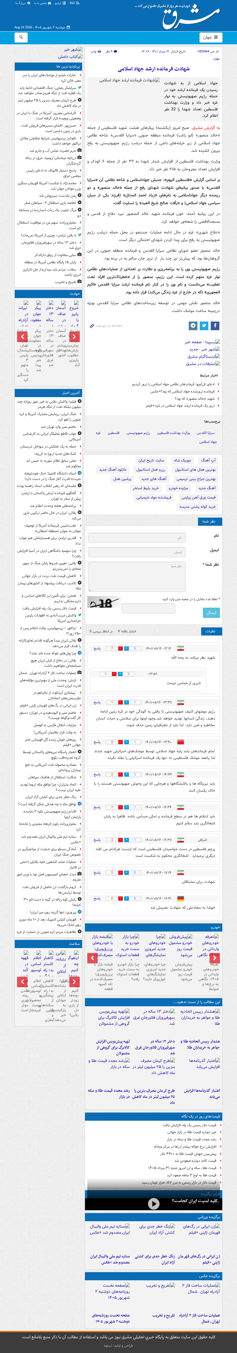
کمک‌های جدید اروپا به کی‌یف (55, 454)
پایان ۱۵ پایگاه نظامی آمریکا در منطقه (50, 262)
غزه (98, 433)
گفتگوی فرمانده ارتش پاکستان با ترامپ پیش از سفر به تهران (51, 495)
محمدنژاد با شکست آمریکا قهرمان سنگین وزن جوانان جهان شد (49, 185)
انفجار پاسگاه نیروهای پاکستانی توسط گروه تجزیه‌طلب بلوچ (52, 754)
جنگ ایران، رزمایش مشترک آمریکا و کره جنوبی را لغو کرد (50, 416)
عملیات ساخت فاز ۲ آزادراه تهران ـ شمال (199, 1318)
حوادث (75, 294)
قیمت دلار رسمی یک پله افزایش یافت (189, 1125)
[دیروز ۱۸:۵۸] (153, 1072)
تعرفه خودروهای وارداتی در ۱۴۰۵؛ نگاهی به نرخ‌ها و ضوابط (208, 976)
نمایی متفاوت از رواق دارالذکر (55, 255)
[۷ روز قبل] (127, 949)
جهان (208, 37)
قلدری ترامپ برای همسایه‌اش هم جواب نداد (50, 540)
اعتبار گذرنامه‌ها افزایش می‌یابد (202, 1093)
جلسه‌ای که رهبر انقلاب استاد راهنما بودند (46, 486)
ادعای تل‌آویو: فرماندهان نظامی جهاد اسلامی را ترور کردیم (173, 384)
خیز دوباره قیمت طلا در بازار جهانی (191, 1132)
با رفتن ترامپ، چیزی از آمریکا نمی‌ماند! (48, 235)
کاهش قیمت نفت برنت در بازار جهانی (49, 576)
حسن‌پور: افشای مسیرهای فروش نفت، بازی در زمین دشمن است (50, 128)
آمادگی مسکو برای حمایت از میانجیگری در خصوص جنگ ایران (49, 851)
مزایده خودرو (178, 488)
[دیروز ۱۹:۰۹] (198, 1072)
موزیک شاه (182, 460)
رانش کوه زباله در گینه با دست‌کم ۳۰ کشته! (52, 902)
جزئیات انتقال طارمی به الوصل (55, 725)
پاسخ (97, 648)
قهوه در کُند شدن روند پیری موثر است (23, 995)
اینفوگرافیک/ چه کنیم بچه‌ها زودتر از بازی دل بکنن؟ (73, 998)
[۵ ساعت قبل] (108, 1296)
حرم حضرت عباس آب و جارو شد (52, 151)
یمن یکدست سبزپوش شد (57, 195)
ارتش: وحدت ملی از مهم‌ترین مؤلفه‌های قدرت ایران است (50, 683)
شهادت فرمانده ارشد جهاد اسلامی (154, 69)
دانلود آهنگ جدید (112, 470)
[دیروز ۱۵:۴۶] (108, 1072)
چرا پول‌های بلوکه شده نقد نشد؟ (52, 653)
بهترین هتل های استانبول (195, 470)
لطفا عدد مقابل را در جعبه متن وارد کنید (191, 599)
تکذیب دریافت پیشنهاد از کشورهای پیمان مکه (49, 585)
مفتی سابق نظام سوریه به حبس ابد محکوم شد (53, 463)
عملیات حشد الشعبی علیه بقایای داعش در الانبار (50, 864)
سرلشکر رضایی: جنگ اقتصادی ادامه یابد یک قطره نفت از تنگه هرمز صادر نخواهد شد (49, 90)
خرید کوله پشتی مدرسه (197, 507)
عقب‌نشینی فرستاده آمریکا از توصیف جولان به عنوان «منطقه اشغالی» (52, 528)
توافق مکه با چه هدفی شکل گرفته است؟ (47, 804)
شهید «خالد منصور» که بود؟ (195, 398)
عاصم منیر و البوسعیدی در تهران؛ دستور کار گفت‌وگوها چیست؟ (50, 715)
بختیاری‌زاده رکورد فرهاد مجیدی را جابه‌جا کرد (50, 826)
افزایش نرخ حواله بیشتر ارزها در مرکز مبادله (185, 1146)
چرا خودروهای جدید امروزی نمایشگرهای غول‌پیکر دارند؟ (154, 971)
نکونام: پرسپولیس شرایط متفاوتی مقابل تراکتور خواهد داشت (50, 141)
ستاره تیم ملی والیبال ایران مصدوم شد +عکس (110, 1259)
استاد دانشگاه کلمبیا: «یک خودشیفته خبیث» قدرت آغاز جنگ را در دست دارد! (52, 476)
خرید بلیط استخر (146, 488)
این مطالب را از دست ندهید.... (196, 1002)
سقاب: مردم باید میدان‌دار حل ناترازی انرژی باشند (52, 272)
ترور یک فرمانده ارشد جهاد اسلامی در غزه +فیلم (180, 405)
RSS (73, 3)
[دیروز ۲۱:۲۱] (153, 1204)
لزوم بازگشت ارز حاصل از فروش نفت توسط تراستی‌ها (51, 889)
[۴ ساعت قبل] (153, 1022)
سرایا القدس (205, 433)
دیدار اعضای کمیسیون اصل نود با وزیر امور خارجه (48, 877)
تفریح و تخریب (163, 1315)
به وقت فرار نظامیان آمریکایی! (55, 732)
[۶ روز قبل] (154, 952)
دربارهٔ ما (21, 3)
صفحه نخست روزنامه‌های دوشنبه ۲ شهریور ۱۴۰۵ (111, 1318)
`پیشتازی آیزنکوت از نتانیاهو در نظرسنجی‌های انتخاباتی (57, 695)
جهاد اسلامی (208, 442)
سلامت (74, 944)
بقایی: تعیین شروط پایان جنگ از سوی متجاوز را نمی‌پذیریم (52, 565)
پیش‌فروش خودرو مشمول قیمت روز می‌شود (181, 971)
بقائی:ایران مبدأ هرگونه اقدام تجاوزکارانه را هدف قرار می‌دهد (50, 643)
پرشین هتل (122, 479)
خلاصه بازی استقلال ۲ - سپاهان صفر (50, 203)
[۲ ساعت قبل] (153, 1237)
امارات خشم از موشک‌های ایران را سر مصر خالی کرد (52, 77)
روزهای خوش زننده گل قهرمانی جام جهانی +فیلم (53, 742)
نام (216, 536)
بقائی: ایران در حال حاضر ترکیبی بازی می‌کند (52, 515)
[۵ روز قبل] (180, 947)
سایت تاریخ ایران (151, 460)
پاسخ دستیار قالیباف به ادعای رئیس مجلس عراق (53, 173)
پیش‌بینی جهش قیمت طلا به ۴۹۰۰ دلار (188, 1154)
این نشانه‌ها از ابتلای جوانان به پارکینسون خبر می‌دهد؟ (61, 1000)
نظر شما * (211, 565)
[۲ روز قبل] (207, 952)
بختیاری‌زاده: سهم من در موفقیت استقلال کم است (49, 225)
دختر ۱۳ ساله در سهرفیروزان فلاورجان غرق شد (155, 1047)
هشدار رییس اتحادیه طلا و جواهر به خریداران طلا (200, 1044)
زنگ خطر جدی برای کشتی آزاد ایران (155, 1259)
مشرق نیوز (179, 14)
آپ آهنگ (208, 460)
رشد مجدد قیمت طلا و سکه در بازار (109, 1093)
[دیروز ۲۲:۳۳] (108, 1022)
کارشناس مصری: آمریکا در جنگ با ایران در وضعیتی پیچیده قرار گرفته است (48, 115)
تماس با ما (40, 3)
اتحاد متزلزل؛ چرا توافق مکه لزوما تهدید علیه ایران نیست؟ (50, 787)
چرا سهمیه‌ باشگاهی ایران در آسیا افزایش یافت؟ (49, 553)
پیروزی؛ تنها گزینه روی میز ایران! (53, 912)
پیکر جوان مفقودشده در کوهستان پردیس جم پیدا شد (36, 350)
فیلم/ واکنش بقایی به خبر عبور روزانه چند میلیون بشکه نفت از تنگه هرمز (49, 404)
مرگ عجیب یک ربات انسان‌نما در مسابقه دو (50, 212)
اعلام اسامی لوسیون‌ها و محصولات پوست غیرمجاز (36, 995)
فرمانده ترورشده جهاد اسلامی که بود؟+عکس (182, 391)
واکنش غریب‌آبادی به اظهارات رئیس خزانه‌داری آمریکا (53, 618)
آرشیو (58, 3)
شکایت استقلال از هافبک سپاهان (52, 777)
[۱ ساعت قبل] (198, 1237)
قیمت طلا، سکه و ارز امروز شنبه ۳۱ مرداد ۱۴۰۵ (182, 1168)
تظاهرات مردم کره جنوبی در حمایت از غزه (46, 932)
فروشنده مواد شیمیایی (153, 497)
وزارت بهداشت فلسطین (173, 433)
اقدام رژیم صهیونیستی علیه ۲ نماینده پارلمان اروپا (52, 814)
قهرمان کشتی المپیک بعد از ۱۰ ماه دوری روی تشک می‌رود (50, 922)
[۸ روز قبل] (100, 952)
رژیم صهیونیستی (138, 433)
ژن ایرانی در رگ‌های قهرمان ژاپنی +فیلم (199, 1259)
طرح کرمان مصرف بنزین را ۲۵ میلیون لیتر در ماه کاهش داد (153, 1096)
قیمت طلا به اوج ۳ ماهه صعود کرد (191, 1175)
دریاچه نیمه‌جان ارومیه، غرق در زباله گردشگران (53, 160)
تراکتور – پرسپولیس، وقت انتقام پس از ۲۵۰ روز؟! (50, 630)
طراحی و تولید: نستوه (118, 1345)
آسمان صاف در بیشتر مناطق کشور (61, 343)
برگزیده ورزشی (209, 1217)
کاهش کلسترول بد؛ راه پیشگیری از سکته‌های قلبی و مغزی (48, 1000)
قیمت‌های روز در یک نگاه (201, 1116)
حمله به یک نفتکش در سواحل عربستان (48, 446)
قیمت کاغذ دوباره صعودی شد (195, 1161)
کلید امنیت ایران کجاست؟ (195, 1201)
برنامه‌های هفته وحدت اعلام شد (53, 506)
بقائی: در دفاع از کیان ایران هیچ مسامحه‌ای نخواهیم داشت (56, 663)
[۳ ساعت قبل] (198, 1022)
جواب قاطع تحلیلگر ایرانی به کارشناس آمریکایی (52, 436)
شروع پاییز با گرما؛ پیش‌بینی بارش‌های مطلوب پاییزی (73, 345)
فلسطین (113, 433)
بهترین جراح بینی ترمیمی (196, 479)
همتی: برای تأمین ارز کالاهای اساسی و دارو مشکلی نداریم (51, 598)
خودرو (215, 927)
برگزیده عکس (209, 1276)
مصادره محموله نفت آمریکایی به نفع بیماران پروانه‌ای (53, 767)
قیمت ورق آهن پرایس (199, 497)
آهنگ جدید (207, 488)
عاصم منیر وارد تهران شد (58, 427)
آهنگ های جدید (153, 479)
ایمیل (214, 550)
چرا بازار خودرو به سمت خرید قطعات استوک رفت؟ (128, 971)
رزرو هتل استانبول (150, 470)
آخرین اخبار (71, 393)
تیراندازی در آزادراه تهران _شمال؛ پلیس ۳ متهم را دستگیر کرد (23, 355)
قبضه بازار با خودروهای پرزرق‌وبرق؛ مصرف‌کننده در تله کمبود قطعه (101, 976)
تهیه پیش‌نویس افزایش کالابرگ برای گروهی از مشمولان (113, 1047)
